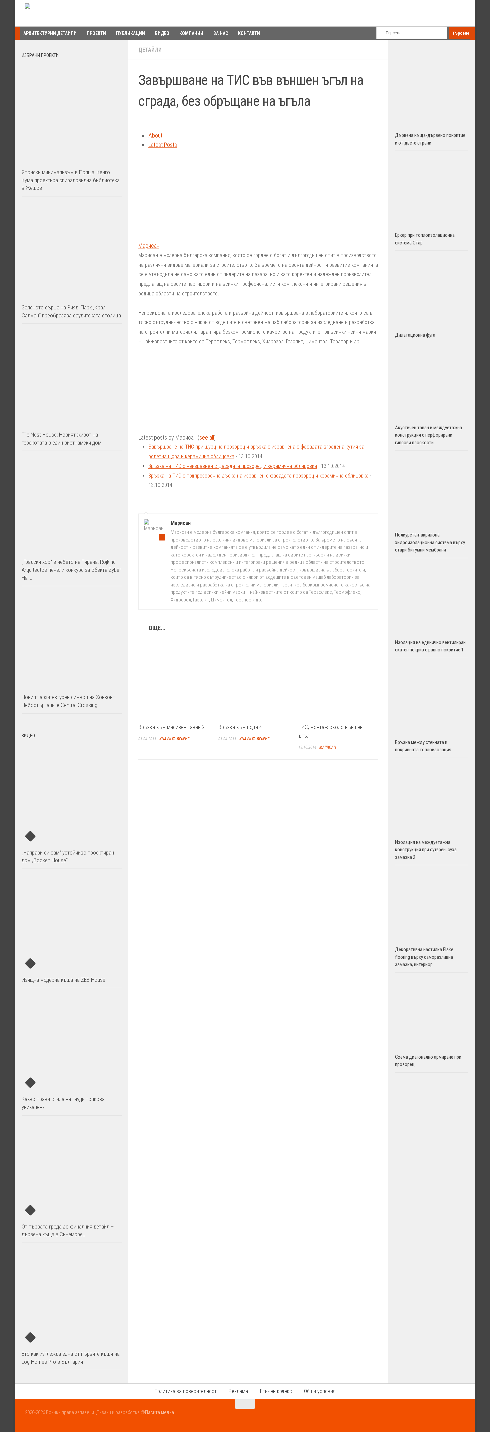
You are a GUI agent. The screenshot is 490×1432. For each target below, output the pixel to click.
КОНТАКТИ (249, 33)
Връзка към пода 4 (240, 727)
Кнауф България (174, 739)
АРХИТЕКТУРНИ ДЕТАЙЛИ (50, 33)
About (155, 135)
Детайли (150, 50)
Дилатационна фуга (415, 335)
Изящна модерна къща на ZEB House (63, 979)
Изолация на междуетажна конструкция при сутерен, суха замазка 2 (426, 849)
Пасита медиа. (160, 1412)
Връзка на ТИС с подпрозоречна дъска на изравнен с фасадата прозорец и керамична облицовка (258, 476)
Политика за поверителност (185, 1391)
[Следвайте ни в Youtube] (448, 1416)
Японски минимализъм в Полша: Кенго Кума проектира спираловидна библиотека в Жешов (71, 180)
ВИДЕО (162, 33)
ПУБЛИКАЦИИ (130, 33)
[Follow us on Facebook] (436, 1416)
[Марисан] (180, 235)
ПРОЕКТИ (96, 33)
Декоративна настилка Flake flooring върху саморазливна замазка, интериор (424, 956)
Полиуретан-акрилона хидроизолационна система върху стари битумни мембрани (430, 542)
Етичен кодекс (276, 1391)
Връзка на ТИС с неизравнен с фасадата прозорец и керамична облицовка (232, 466)
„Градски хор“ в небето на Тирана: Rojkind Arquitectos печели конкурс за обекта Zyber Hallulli (71, 569)
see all (206, 437)
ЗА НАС (220, 33)
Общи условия (320, 1391)
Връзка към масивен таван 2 (171, 727)
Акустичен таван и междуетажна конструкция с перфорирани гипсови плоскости (428, 435)
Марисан (148, 245)
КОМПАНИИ (191, 33)
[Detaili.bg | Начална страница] (53, 13)
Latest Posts (162, 144)
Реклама (238, 1391)
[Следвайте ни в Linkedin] (460, 1416)
